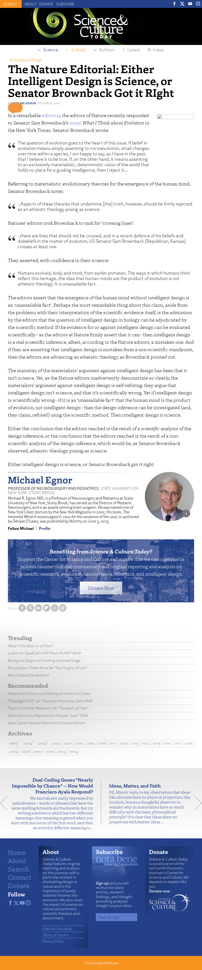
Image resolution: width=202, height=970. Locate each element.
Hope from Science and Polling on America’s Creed (49, 693)
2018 (102, 743)
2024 (28, 743)
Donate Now (101, 588)
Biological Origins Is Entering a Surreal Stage (44, 660)
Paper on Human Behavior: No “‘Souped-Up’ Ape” (48, 708)
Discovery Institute (102, 963)
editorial (51, 115)
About (30, 4)
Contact (19, 877)
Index (158, 49)
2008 (25, 751)
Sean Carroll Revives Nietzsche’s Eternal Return (46, 723)
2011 (178, 743)
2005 (61, 751)
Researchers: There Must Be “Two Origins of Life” (47, 668)
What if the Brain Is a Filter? (30, 646)
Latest (133, 49)
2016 (124, 743)
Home (17, 852)
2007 (38, 751)
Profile (44, 528)
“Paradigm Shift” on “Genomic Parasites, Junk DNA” (50, 701)
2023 (42, 743)
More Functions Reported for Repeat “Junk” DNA (48, 715)
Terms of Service (56, 935)
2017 (113, 743)
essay (75, 123)
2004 (73, 751)
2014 (146, 743)
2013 (156, 743)
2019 (91, 743)
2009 (13, 751)
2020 (79, 743)
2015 (134, 743)
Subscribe (65, 4)
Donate (46, 4)
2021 (68, 743)
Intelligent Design (27, 59)
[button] (15, 108)
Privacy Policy (53, 941)
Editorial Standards (57, 929)
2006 (49, 751)
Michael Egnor (24, 103)
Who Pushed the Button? (28, 675)
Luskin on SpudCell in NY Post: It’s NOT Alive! (44, 653)
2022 (57, 743)
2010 (188, 743)
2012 (167, 743)
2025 (13, 743)
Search (18, 869)
